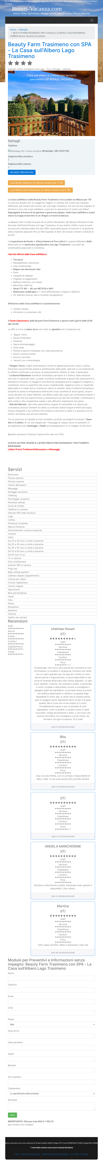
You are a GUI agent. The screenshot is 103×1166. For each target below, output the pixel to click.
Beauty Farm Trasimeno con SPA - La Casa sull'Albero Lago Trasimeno (49, 50)
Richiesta (12, 1100)
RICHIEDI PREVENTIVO (21, 172)
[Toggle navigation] (92, 20)
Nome (11, 973)
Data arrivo (13, 1030)
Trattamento (14, 1088)
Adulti (11, 1053)
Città (10, 1007)
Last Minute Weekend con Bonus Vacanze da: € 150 (36, 182)
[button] (14, 103)
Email (10, 996)
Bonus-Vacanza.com (37, 8)
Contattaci (85, 1154)
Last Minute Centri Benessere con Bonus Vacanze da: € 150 (40, 190)
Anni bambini (14, 1077)
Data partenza (15, 1042)
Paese (11, 1019)
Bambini (12, 1065)
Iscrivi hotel (74, 1154)
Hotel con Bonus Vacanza (30, 1154)
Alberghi (23, 29)
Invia (12, 1115)
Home (13, 29)
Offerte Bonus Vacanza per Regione (55, 1154)
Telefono (12, 984)
